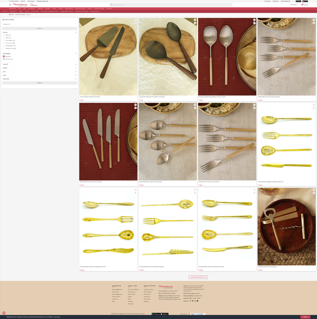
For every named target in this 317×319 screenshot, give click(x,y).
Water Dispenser (95, 11)
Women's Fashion (148, 289)
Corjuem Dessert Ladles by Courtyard (90, 96)
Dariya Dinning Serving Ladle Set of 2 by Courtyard (212, 96)
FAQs (129, 299)
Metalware (6, 24)
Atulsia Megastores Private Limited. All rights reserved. (130, 313)
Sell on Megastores (117, 294)
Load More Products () (198, 277)
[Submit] (111, 5)
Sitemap (130, 301)
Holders (27, 11)
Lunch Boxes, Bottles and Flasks (49, 11)
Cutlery (21, 11)
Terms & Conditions (133, 289)
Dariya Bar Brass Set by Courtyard (267, 266)
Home (12, 14)
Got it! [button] (305, 317)
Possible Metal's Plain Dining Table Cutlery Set (151, 266)
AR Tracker (131, 304)
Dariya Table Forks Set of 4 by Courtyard (269, 96)
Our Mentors (115, 292)
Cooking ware (13, 11)
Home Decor (147, 296)
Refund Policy (131, 294)
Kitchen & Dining (20, 14)
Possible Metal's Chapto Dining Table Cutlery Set (93, 266)
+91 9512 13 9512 (14, 1)
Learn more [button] (56, 317)
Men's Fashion (148, 292)
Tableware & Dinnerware (81, 11)
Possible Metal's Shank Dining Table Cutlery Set (211, 266)
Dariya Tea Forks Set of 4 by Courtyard (209, 181)
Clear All (40, 28)
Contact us (115, 299)
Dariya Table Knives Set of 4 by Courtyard (91, 181)
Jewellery (146, 301)
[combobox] (171, 5)
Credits (130, 296)
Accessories (147, 294)
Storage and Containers (66, 11)
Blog (113, 301)
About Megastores (117, 289)
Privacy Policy (131, 292)
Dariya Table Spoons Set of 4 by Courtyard (150, 181)
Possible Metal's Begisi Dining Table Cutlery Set (270, 181)
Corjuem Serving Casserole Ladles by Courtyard (152, 96)
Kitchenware (147, 299)
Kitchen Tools (35, 11)
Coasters (4, 11)
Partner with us (116, 296)
